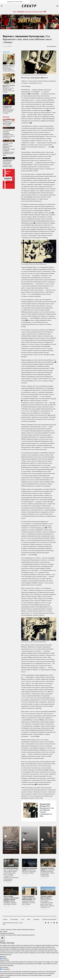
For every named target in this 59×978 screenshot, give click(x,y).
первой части (26, 123)
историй (23, 320)
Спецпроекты (6, 116)
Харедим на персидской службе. (29, 870)
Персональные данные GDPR (49, 919)
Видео (28, 919)
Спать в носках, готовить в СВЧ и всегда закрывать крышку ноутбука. (11, 900)
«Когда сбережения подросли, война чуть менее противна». (29, 900)
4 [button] (33, 855)
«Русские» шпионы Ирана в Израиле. (47, 901)
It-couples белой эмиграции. (8, 109)
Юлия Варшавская (51, 46)
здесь (53, 362)
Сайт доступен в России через (29, 11)
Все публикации (14, 919)
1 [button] (26, 855)
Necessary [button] (3, 956)
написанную (25, 94)
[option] (11, 840)
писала (50, 147)
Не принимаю (10, 933)
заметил (31, 223)
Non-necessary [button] (4, 967)
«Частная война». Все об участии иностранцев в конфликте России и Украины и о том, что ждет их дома (9, 133)
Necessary (4, 958)
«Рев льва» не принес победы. (47, 872)
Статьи (22, 919)
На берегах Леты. (9, 68)
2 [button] (28, 855)
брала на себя (42, 527)
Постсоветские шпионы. (11, 874)
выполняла (44, 110)
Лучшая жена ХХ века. (47, 810)
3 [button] (30, 855)
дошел (50, 212)
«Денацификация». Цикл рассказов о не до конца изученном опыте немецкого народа (8, 163)
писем (33, 784)
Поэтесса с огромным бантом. (9, 88)
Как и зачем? (3, 931)
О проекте (5, 919)
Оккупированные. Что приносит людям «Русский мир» (8, 123)
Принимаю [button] (3, 933)
